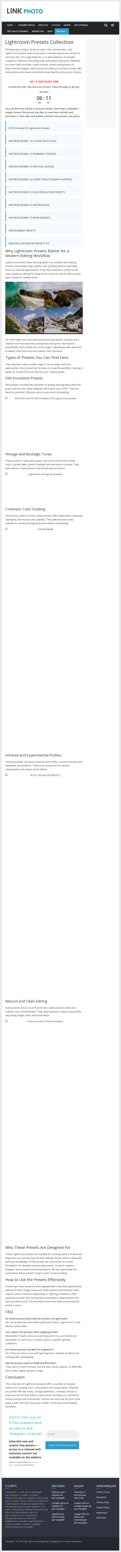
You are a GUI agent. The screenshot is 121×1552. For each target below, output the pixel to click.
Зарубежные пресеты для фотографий (58, 1517)
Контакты (101, 1517)
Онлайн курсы (26, 25)
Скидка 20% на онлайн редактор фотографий (82, 1506)
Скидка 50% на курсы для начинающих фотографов (81, 1518)
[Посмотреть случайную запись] (112, 25)
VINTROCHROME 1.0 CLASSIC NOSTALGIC (33, 141)
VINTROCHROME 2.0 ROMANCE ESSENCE (32, 153)
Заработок (38, 31)
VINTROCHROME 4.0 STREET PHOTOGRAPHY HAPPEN (40, 179)
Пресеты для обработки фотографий (58, 1495)
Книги (67, 25)
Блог (50, 31)
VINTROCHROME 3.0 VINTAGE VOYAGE (31, 166)
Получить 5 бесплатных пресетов (80, 1495)
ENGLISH (60, 31)
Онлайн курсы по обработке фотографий (60, 1506)
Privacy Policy (102, 1502)
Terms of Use (102, 1492)
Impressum (101, 1512)
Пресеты (43, 25)
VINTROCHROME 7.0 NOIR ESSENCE (29, 217)
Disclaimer (101, 1497)
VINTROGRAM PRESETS (22, 230)
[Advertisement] (101, 83)
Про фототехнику (17, 31)
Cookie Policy (102, 1507)
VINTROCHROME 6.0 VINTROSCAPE (29, 205)
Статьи (55, 25)
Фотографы (81, 25)
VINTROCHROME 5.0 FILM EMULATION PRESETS (37, 192)
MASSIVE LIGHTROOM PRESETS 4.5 (29, 243)
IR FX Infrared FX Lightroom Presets (29, 128)
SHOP (10, 25)
